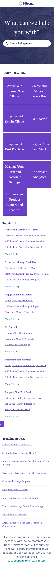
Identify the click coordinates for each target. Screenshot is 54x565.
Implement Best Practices (18, 359)
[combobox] (30, 43)
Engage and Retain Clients (18, 294)
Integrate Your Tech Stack (18, 392)
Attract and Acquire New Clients (21, 229)
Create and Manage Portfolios (20, 262)
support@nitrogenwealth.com (28, 560)
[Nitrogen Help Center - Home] (27, 3)
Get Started (11, 327)
